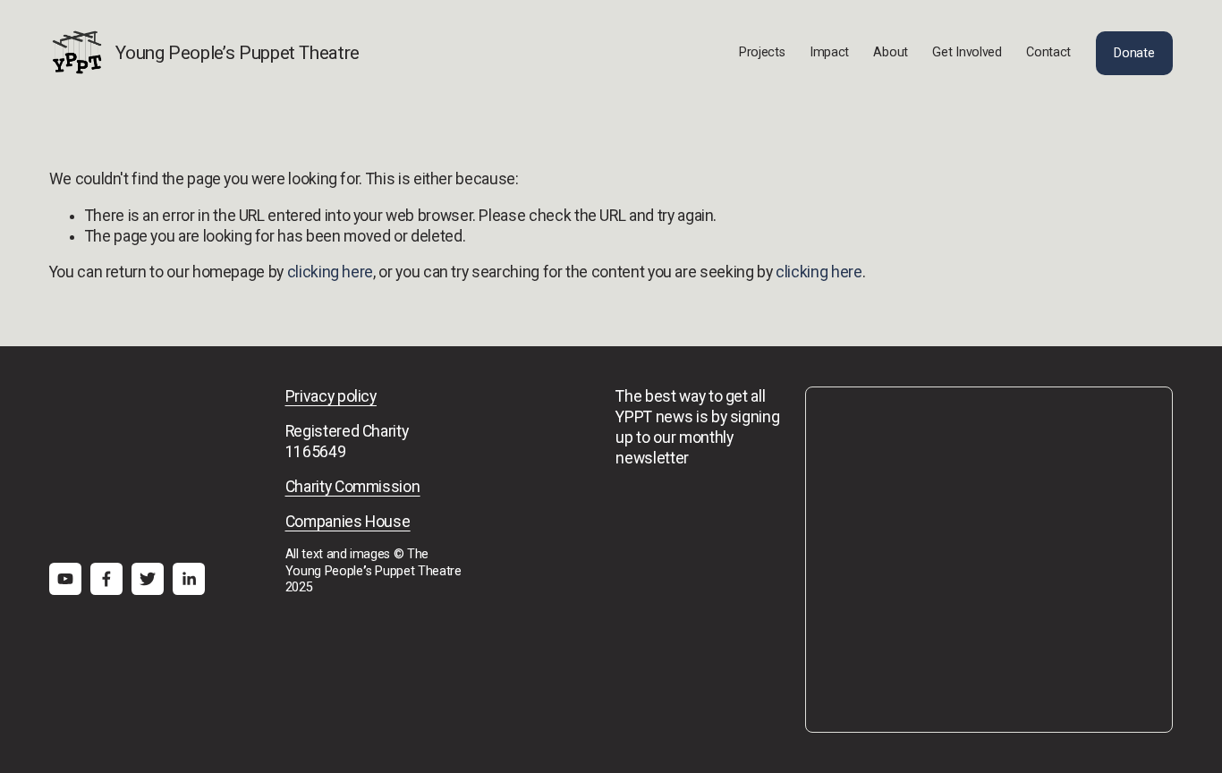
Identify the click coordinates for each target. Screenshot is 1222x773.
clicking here (330, 272)
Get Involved (967, 52)
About (890, 52)
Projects (762, 52)
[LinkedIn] (189, 579)
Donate (1134, 53)
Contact (1048, 52)
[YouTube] (65, 579)
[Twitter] (148, 579)
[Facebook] (106, 579)
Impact (829, 52)
